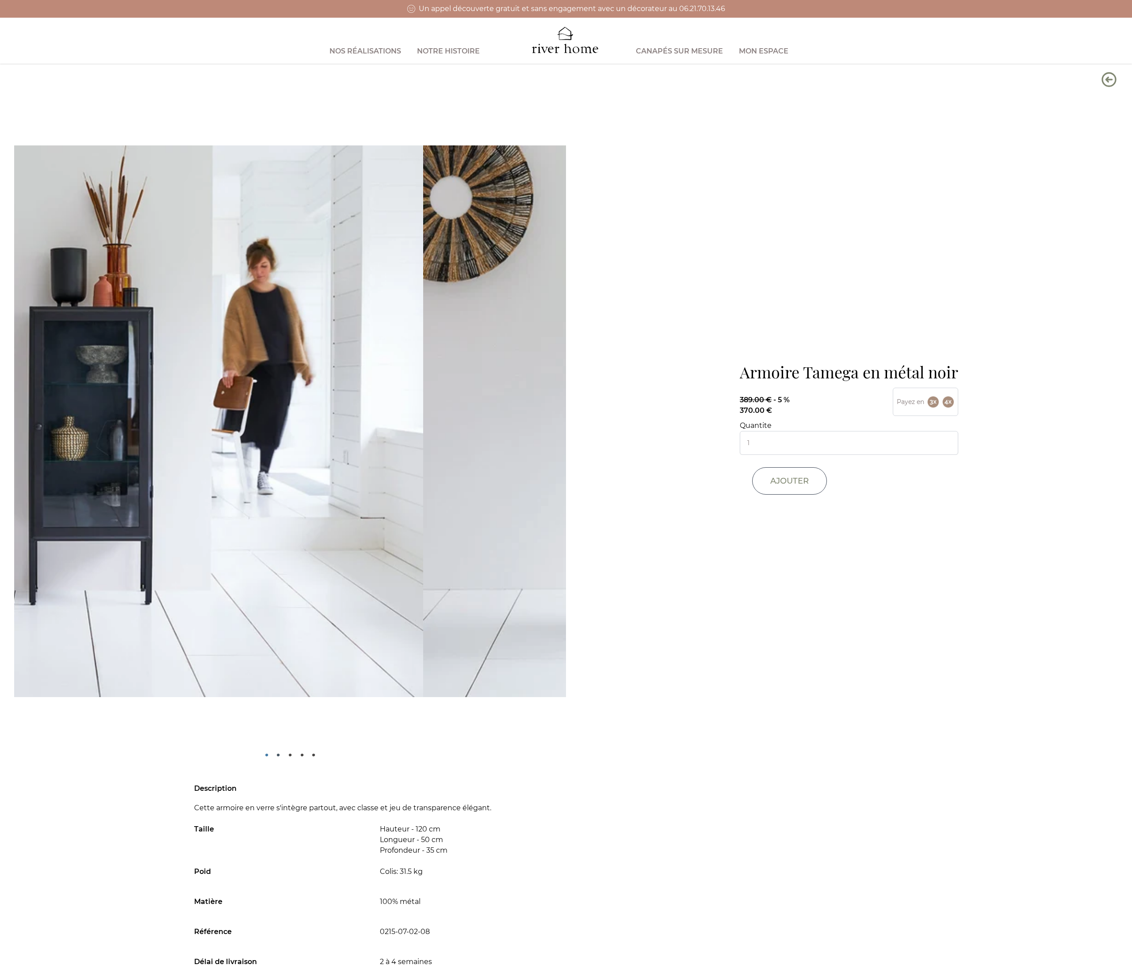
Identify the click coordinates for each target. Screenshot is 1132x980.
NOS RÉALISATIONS (365, 51)
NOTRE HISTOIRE (448, 51)
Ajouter (789, 481)
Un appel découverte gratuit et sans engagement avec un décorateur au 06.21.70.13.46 (572, 8)
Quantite (756, 425)
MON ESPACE (763, 51)
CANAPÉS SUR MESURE (679, 51)
